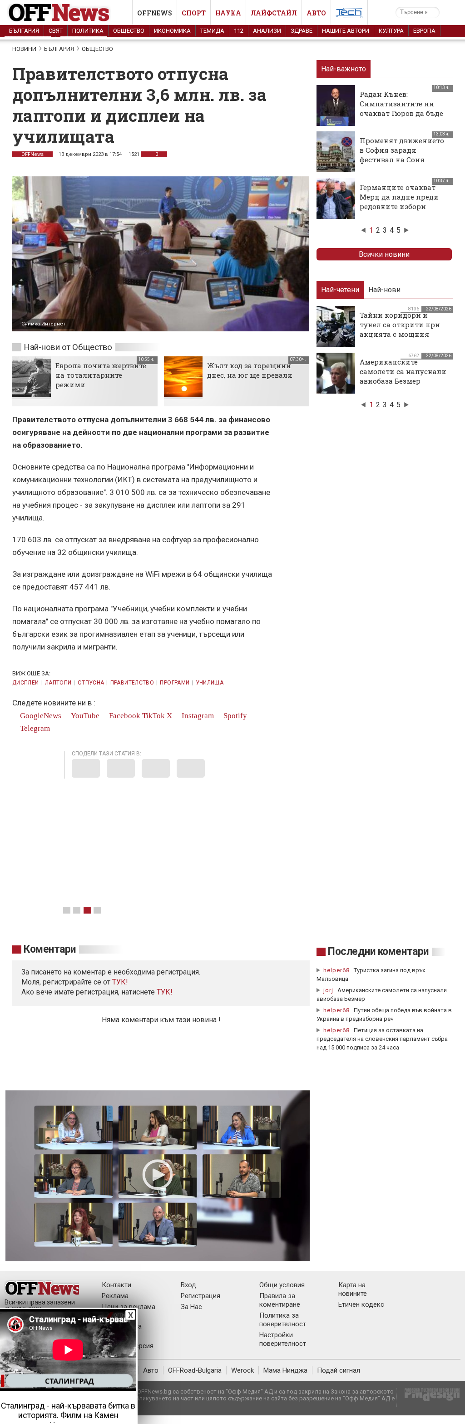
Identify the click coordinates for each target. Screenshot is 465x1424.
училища (210, 683)
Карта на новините (352, 1289)
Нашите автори (345, 30)
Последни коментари (378, 951)
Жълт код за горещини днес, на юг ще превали (249, 370)
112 (238, 30)
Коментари (50, 949)
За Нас (191, 1307)
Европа (424, 30)
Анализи (267, 30)
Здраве (301, 30)
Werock (242, 1370)
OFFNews (32, 154)
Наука (228, 13)
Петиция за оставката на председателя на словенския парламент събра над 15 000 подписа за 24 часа (382, 1039)
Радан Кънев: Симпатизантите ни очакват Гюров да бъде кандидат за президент (403, 108)
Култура (391, 30)
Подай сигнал (338, 1370)
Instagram (197, 715)
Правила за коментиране (279, 1300)
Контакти (116, 1285)
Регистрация (200, 1296)
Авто (316, 13)
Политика (88, 30)
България (24, 30)
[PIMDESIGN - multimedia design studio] (428, 1397)
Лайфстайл (274, 13)
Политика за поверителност (282, 1319)
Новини (24, 48)
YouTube (84, 715)
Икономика (172, 30)
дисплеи (25, 683)
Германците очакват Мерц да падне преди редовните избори (399, 197)
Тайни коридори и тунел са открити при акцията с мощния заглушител (400, 329)
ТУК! (165, 992)
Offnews (154, 13)
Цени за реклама (128, 1307)
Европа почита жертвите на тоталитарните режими (100, 375)
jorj (329, 990)
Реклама (115, 1296)
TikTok (153, 715)
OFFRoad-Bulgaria (195, 1370)
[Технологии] (349, 14)
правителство (132, 683)
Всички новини (384, 254)
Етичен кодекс (361, 1304)
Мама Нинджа (285, 1370)
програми (174, 683)
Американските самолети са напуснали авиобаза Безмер (403, 371)
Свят (56, 30)
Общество (128, 30)
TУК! (120, 982)
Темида (212, 30)
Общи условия (282, 1285)
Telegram (34, 728)
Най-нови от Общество (68, 347)
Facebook (123, 715)
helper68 (336, 970)
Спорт (194, 13)
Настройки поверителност (282, 1339)
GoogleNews (39, 715)
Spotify (234, 715)
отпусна (91, 683)
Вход (188, 1285)
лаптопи (58, 683)
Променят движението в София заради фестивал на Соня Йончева (402, 155)
